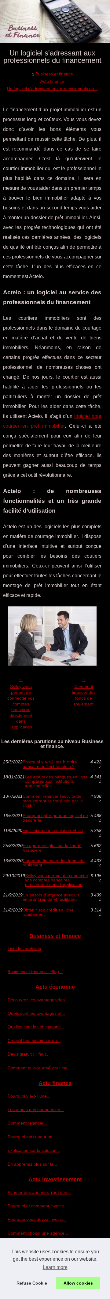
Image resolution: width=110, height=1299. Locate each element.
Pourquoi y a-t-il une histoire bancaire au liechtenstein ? (50, 764)
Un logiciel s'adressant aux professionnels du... (52, 88)
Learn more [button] (55, 1267)
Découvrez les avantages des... (38, 999)
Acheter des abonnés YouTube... (39, 1192)
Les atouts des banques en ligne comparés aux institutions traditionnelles (56, 781)
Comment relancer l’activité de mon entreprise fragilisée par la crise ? (53, 800)
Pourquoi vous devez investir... (37, 1219)
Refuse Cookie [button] (31, 1283)
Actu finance (52, 81)
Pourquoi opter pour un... (32, 1136)
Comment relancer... (27, 1123)
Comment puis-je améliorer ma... (39, 1067)
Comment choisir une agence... (38, 1233)
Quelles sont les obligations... (36, 1026)
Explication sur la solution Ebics (52, 830)
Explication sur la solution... (34, 1150)
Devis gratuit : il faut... (29, 1054)
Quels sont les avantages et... (36, 1013)
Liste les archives (24, 948)
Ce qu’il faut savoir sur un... (34, 1040)
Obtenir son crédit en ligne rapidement (48, 912)
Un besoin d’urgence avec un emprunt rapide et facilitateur (51, 897)
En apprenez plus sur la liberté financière (52, 847)
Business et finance (54, 73)
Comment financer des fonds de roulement (84, 695)
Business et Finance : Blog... (35, 971)
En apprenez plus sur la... (32, 1164)
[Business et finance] (55, 21)
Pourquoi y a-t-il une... (29, 1096)
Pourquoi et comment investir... (38, 1205)
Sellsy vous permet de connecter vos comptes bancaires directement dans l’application (21, 706)
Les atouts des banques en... (36, 1109)
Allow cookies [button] (78, 1283)
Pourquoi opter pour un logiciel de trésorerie (55, 817)
